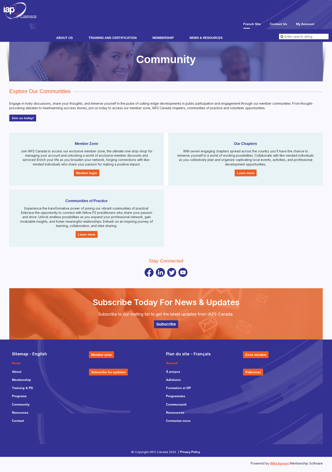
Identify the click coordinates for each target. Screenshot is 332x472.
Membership (163, 38)
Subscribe (166, 324)
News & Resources (205, 38)
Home (16, 363)
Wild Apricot (279, 463)
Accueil (172, 363)
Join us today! (23, 118)
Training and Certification (113, 38)
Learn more (245, 173)
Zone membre (255, 354)
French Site (252, 24)
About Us (64, 38)
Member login (86, 173)
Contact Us (278, 24)
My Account (305, 24)
